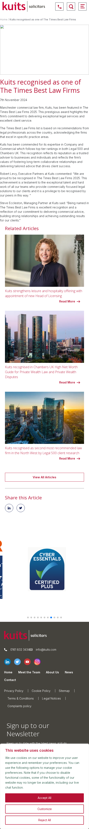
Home (3, 19)
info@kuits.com (46, 649)
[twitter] (19, 661)
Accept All (44, 798)
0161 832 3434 (20, 649)
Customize (44, 809)
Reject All (44, 820)
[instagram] (39, 661)
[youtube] (29, 661)
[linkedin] (9, 661)
